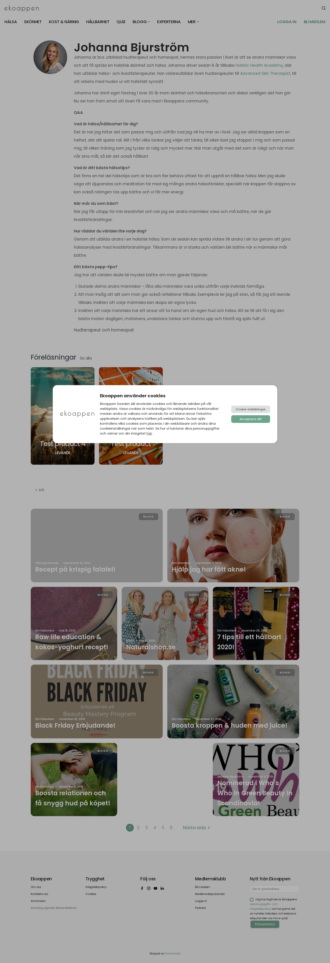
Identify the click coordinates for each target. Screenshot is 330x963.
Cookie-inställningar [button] (251, 409)
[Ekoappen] (77, 414)
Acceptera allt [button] (251, 419)
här (149, 433)
